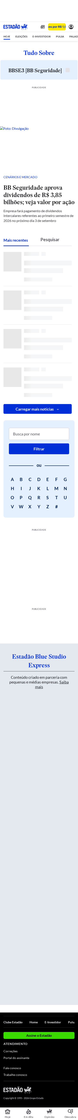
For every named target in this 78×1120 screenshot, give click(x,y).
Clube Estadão (13, 1022)
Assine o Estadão (39, 1035)
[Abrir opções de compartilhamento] (71, 177)
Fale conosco (12, 1068)
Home (33, 1022)
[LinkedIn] (72, 1089)
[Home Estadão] (15, 26)
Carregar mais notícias (35, 409)
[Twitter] (57, 1089)
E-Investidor (53, 1022)
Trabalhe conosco (15, 1075)
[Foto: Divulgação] (39, 148)
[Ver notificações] (71, 27)
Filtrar (39, 448)
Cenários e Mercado (20, 177)
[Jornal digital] (42, 27)
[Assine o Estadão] (57, 27)
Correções (10, 1051)
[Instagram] (65, 1089)
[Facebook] (49, 1089)
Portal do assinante (16, 1058)
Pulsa (71, 1022)
